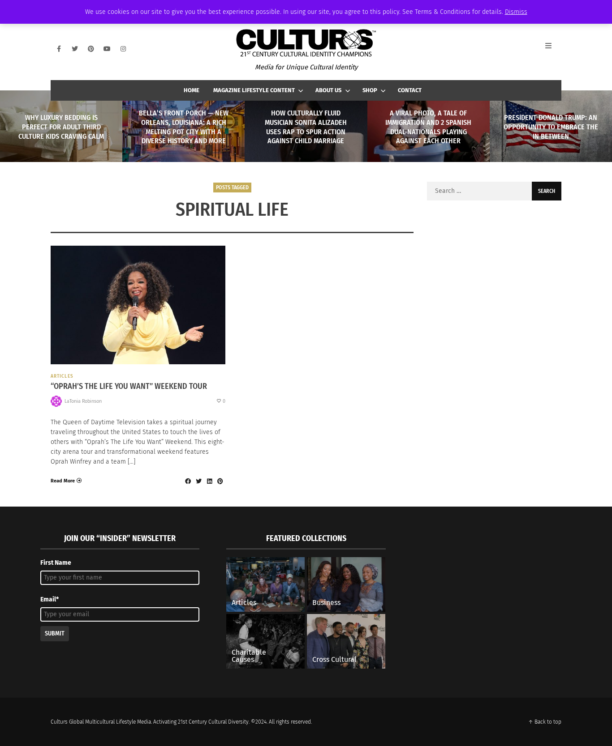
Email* (49, 599)
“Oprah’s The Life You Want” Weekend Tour (129, 386)
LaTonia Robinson (83, 401)
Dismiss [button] (516, 12)
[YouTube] (107, 49)
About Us (328, 90)
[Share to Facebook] (187, 481)
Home (191, 90)
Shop (369, 90)
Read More (63, 481)
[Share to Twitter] (198, 481)
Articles (62, 376)
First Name (55, 563)
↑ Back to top (544, 722)
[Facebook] (59, 49)
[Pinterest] (91, 49)
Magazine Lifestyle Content (254, 90)
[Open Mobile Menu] (553, 49)
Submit (55, 633)
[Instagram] (123, 49)
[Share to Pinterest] (220, 481)
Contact (410, 90)
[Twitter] (75, 49)
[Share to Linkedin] (209, 481)
